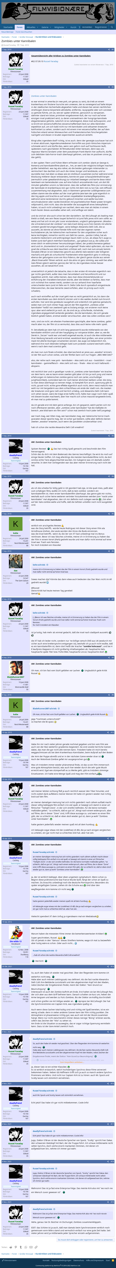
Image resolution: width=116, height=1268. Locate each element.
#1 (113, 49)
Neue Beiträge (7, 32)
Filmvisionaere (10, 1260)
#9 (113, 695)
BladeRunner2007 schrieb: (45, 708)
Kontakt (46, 1260)
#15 (112, 1032)
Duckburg (24, 954)
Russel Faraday (9, 45)
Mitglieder (59, 27)
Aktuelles (31, 27)
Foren (19, 27)
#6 (113, 551)
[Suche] (112, 27)
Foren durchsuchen (24, 32)
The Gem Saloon (21, 580)
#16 (112, 1083)
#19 (112, 1202)
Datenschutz (78, 1260)
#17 (112, 1124)
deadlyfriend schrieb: (42, 1039)
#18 (112, 1161)
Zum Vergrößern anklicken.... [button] (72, 1062)
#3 (113, 436)
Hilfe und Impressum (95, 1260)
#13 (112, 922)
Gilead (25, 79)
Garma (25, 468)
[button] (37, 27)
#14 (112, 966)
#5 (113, 514)
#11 (112, 779)
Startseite (8, 27)
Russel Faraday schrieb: (43, 852)
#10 (112, 732)
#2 (113, 87)
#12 (112, 838)
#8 (113, 657)
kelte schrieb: (39, 565)
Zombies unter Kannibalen (44, 96)
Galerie (45, 27)
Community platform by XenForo (58, 1265)
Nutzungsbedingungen (61, 1260)
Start (108, 1260)
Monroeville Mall (21, 687)
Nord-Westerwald (21, 543)
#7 (113, 599)
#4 (113, 476)
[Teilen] (109, 49)
